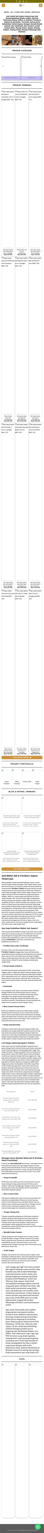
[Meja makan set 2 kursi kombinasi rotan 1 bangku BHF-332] (21, 167)
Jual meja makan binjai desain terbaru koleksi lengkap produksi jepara (32, 852)
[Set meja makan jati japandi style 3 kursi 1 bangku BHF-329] (21, 334)
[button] (38, 1527)
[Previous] (3, 66)
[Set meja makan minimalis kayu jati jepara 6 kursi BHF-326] (21, 500)
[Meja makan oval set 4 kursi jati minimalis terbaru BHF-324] (8, 666)
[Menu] (3, 5)
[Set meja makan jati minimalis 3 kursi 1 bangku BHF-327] (8, 500)
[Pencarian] (40, 5)
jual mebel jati (16, 1163)
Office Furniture (17, 783)
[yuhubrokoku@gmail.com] (20, 1)
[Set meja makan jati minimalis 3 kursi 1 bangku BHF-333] (8, 167)
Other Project (37, 783)
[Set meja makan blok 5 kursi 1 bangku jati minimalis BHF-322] (35, 666)
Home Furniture (7, 783)
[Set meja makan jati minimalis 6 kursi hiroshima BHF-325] (35, 500)
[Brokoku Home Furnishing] (17, 1)
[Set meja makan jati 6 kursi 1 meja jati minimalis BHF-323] (21, 666)
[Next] (41, 66)
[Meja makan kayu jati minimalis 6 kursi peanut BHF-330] (8, 334)
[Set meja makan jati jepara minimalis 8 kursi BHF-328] (35, 334)
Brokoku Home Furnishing (24, 1167)
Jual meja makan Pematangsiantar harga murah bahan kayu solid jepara (11, 852)
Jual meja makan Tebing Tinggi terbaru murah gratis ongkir (11, 816)
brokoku (9, 1279)
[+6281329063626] (27, 1)
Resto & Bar (27, 781)
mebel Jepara (32, 884)
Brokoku (6, 1182)
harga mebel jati (17, 1031)
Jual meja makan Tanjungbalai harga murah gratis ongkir (32, 816)
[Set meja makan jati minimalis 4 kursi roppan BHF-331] (35, 167)
